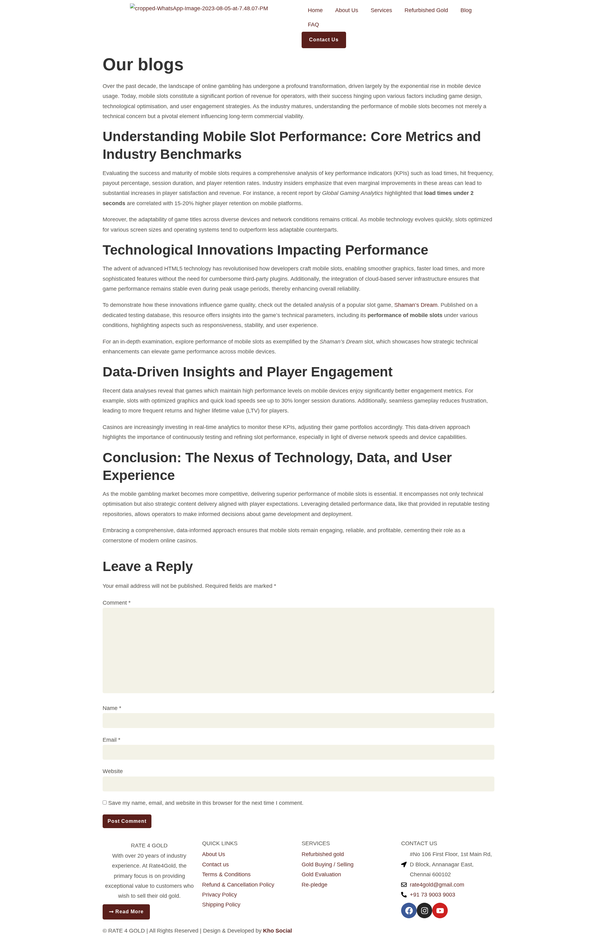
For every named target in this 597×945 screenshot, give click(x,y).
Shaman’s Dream (415, 305)
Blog (466, 10)
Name (112, 708)
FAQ (313, 24)
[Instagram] (424, 910)
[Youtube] (440, 910)
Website (113, 771)
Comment (117, 603)
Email (111, 740)
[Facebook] (409, 910)
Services (381, 10)
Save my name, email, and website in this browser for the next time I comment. (205, 803)
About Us (346, 10)
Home (315, 10)
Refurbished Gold (426, 10)
